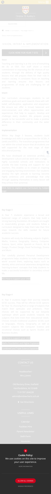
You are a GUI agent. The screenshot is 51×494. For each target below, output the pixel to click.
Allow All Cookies (25, 481)
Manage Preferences (25, 486)
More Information (25, 466)
